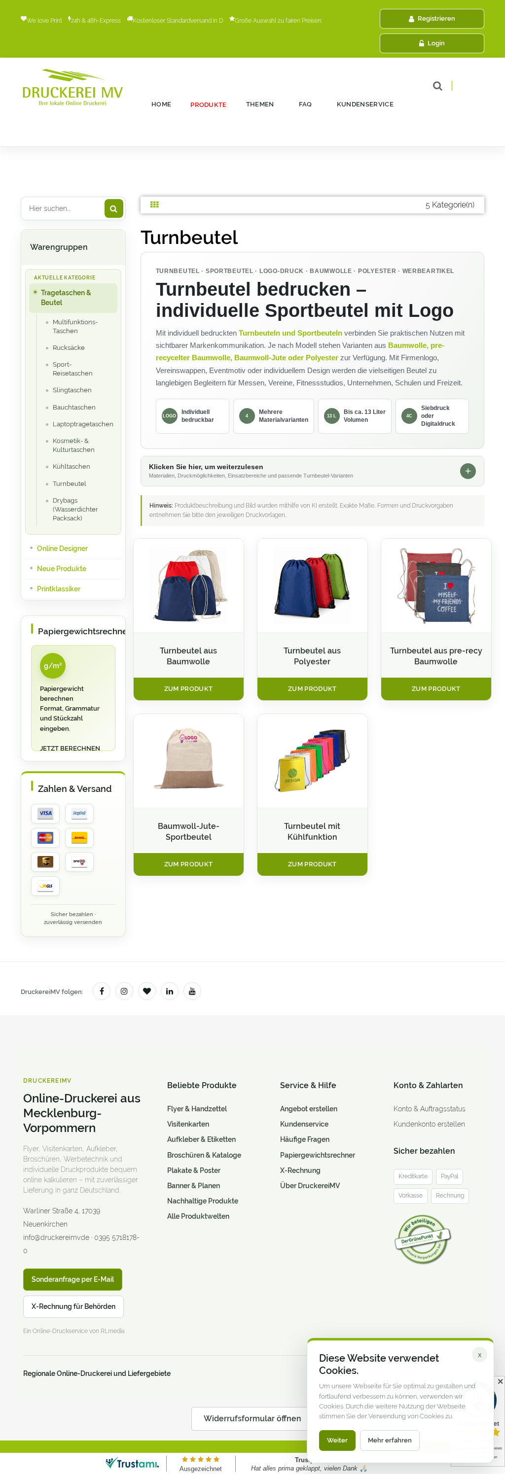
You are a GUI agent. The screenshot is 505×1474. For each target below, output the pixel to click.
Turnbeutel (69, 483)
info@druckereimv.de (56, 1237)
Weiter (337, 1440)
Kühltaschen (71, 466)
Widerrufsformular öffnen (252, 1418)
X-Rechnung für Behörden (73, 1306)
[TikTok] (147, 991)
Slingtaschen (72, 390)
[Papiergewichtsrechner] (73, 698)
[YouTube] (192, 991)
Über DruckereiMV (310, 1186)
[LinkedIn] (170, 991)
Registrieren (436, 18)
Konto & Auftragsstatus (430, 1109)
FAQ (305, 104)
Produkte (208, 104)
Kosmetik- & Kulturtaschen (74, 445)
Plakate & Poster (193, 1170)
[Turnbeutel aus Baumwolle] (189, 585)
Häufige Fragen (304, 1139)
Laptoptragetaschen (83, 424)
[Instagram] (124, 991)
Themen (260, 104)
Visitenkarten (188, 1124)
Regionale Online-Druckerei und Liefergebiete (97, 1373)
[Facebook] (101, 991)
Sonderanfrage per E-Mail (73, 1279)
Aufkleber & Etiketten (201, 1139)
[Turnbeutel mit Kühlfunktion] (312, 761)
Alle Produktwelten (198, 1216)
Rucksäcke (69, 347)
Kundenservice (365, 104)
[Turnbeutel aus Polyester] (312, 585)
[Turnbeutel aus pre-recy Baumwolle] (436, 585)
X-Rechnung (300, 1170)
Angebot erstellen (308, 1109)
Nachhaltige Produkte (202, 1201)
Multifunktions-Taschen (75, 326)
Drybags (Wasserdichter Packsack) (75, 509)
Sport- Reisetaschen (73, 369)
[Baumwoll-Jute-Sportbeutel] (189, 761)
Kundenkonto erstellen (429, 1124)
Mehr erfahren (390, 1440)
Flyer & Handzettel (197, 1109)
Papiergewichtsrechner (317, 1155)
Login (436, 43)
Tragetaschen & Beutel (66, 298)
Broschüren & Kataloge (204, 1155)
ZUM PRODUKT (188, 688)
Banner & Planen (193, 1186)
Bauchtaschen (74, 407)
